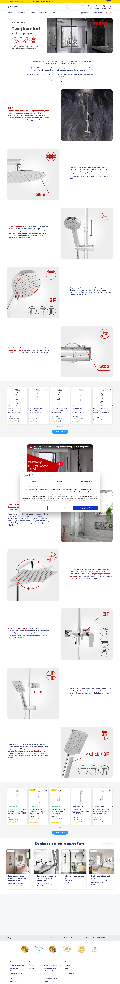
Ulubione (104, 8)
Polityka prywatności (50, 971)
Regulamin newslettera (50, 979)
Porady (46, 981)
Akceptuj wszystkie (85, 508)
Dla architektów (14, 981)
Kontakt (67, 968)
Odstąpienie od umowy (16, 973)
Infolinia (89, 8)
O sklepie (67, 965)
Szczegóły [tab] (60, 481)
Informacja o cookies (50, 968)
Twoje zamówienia (34, 971)
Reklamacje (13, 971)
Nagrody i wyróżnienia (71, 971)
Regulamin (47, 976)
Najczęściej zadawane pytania (52, 965)
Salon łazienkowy (70, 973)
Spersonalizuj (59, 508)
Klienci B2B (13, 979)
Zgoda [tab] (34, 481)
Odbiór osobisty (14, 968)
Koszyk (111, 8)
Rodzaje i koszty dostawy (17, 965)
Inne (45, 973)
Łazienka (10, 851)
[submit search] (64, 7)
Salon (82, 8)
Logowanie (32, 965)
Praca (66, 976)
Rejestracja (32, 968)
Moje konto (96, 8)
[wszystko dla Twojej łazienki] (16, 6)
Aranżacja (47, 851)
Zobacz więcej (60, 431)
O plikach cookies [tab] (86, 481)
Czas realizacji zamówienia (17, 976)
